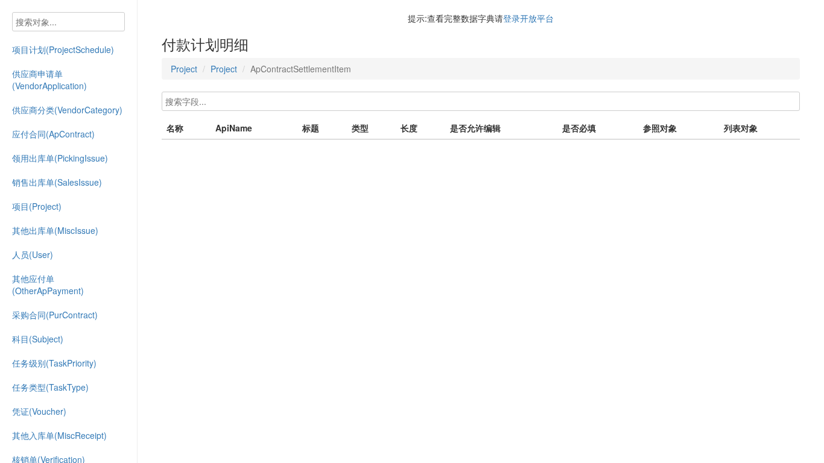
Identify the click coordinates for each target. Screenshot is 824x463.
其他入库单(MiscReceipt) (59, 435)
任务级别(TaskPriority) (54, 363)
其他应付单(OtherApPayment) (48, 284)
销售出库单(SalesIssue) (57, 182)
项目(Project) (37, 206)
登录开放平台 (528, 18)
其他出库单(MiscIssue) (55, 230)
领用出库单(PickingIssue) (60, 158)
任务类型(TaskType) (50, 387)
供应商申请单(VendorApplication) (49, 80)
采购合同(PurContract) (55, 315)
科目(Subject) (37, 339)
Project (184, 69)
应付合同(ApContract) (53, 134)
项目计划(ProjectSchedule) (63, 49)
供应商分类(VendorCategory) (67, 110)
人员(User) (32, 254)
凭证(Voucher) (39, 411)
